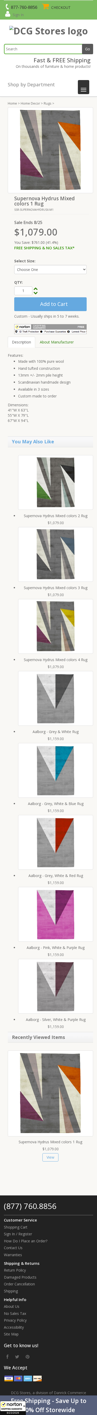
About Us (11, 1306)
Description (21, 342)
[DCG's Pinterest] (27, 1356)
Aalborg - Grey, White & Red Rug (55, 875)
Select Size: (24, 260)
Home (12, 103)
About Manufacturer (57, 342)
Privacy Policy (15, 1320)
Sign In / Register (18, 1233)
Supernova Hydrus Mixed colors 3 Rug (55, 587)
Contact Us (13, 1247)
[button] (48, 1405)
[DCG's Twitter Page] (17, 1356)
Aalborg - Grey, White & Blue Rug (56, 803)
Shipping (11, 1291)
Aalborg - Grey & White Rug (56, 731)
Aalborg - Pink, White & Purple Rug (56, 947)
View (50, 1157)
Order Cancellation (19, 1283)
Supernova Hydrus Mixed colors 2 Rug (55, 515)
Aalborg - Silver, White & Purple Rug (56, 1019)
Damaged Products (20, 1277)
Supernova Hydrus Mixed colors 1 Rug (50, 1141)
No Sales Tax (15, 1313)
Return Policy (15, 1270)
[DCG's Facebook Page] (7, 1356)
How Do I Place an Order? (25, 1240)
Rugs (47, 103)
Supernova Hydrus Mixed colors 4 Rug (55, 659)
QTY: (18, 282)
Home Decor (30, 103)
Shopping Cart (15, 1227)
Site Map (11, 1334)
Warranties (13, 1254)
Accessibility (14, 1327)
